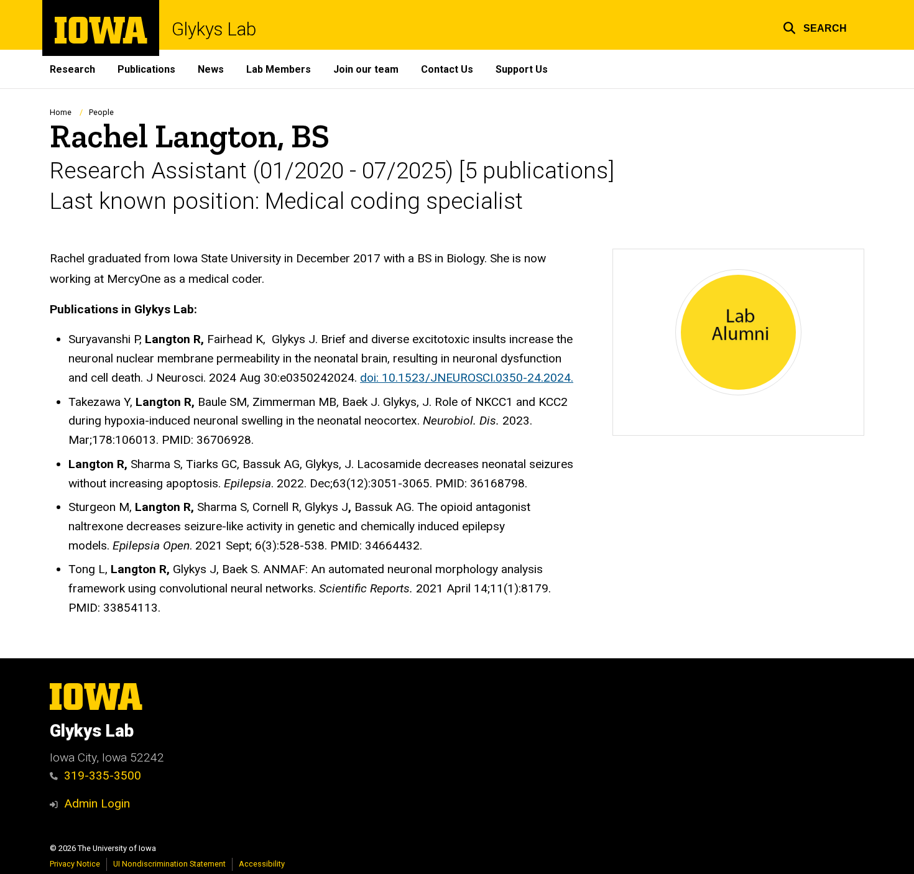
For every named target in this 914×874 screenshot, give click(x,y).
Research (72, 69)
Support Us (522, 69)
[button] (814, 26)
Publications (146, 69)
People (101, 112)
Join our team (366, 69)
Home (61, 112)
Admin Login (97, 803)
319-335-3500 (102, 775)
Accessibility (262, 863)
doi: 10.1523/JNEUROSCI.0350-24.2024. (466, 377)
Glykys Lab (214, 30)
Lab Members (278, 69)
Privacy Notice (75, 863)
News (211, 69)
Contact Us (447, 69)
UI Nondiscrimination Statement (169, 863)
